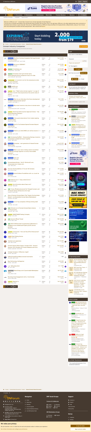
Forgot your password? (74, 63)
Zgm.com (16, 158)
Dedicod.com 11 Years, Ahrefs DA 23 (20, 179)
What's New (49, 15)
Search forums (25, 17)
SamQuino (10, 114)
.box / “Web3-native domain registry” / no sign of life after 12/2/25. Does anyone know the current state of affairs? (23, 92)
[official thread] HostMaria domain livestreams (20, 256)
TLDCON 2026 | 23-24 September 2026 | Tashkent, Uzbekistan (80, 291)
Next (15, 51)
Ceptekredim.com (78, 313)
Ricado (62, 113)
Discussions (19, 15)
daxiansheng (10, 159)
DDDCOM (10, 228)
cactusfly (9, 65)
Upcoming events (75, 256)
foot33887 (10, 87)
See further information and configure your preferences (14, 429)
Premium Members (61, 15)
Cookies (6, 393)
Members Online (73, 93)
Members (72, 15)
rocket (81, 96)
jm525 (9, 242)
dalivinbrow (61, 106)
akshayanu (71, 96)
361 (11, 51)
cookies (11, 426)
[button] (76, 1)
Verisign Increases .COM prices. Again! (18, 252)
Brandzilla (10, 198)
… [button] (9, 51)
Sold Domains (40, 15)
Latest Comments (74, 106)
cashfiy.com (14, 86)
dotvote (9, 278)
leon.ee (9, 170)
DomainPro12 (61, 87)
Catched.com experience (14, 241)
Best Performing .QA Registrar (16, 261)
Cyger (9, 165)
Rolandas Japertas (11, 248)
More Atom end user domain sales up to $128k (78, 136)
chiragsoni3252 (11, 70)
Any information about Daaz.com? (22, 184)
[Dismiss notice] (86, 21)
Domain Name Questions (76, 131)
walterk (9, 282)
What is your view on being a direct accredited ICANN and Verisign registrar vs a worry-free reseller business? (23, 151)
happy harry (10, 95)
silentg (9, 273)
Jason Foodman (11, 76)
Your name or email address (75, 54)
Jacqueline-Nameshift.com (13, 61)
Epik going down (15, 266)
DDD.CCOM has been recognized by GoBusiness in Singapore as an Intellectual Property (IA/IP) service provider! (22, 225)
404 (8, 267)
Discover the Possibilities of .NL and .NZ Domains (21, 168)
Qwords (9, 220)
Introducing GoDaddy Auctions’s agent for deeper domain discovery (78, 117)
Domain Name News (75, 121)
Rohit (9, 253)
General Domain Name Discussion (78, 113)
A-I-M (63, 242)
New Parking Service (17, 236)
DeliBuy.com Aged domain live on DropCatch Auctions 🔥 (77, 336)
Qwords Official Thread (17, 219)
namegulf (62, 246)
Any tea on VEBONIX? (19, 64)
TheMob (77, 97)
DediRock (62, 209)
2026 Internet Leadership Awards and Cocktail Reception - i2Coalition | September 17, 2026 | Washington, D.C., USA (80, 283)
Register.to (16, 281)
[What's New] (79, 15)
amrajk (9, 181)
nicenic (61, 59)
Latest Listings (73, 299)
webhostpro (10, 83)
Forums (10, 15)
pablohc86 (62, 215)
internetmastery (72, 97)
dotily (81, 97)
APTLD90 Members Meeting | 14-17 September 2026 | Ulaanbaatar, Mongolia (80, 274)
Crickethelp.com (17, 69)
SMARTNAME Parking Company (21, 214)
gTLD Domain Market (75, 355)
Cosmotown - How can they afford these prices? (26, 231)
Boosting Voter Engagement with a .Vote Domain (21, 277)
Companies (17, 17)
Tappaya (9, 237)
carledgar (10, 215)
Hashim (9, 121)
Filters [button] (64, 54)
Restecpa (9, 233)
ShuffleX (9, 140)
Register (43, 26)
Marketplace (29, 15)
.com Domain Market (75, 310)
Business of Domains (8, 17)
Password (71, 59)
